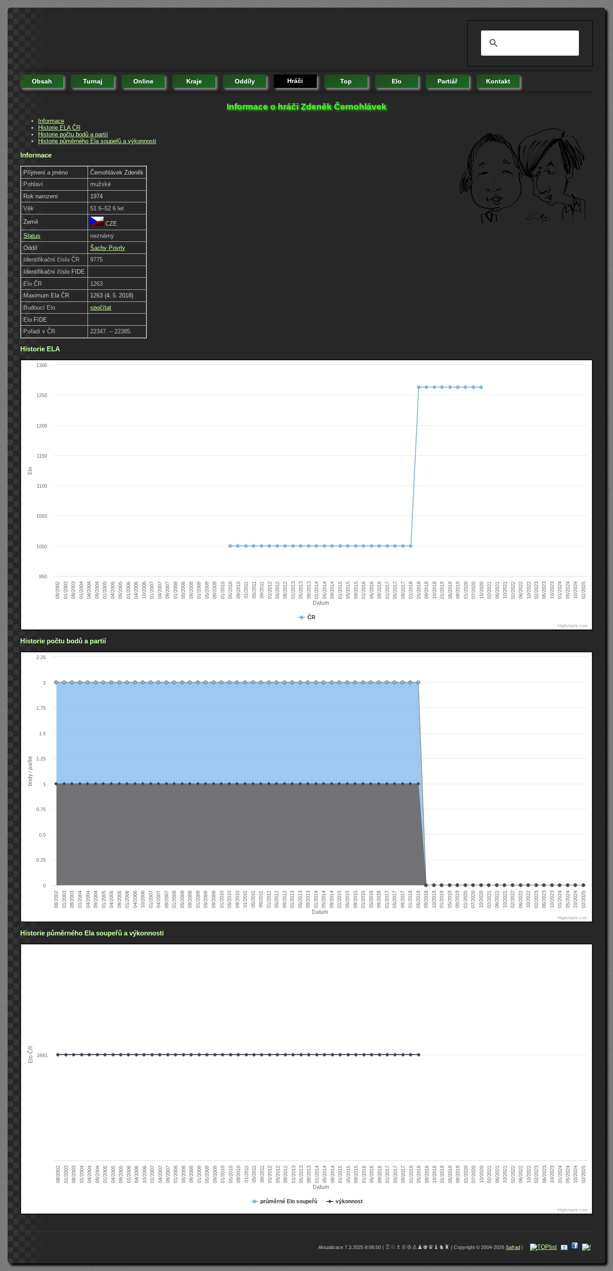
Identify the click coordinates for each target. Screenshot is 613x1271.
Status (31, 235)
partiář (447, 81)
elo (397, 81)
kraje (194, 81)
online (143, 81)
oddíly (245, 81)
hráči (295, 80)
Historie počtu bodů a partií (73, 134)
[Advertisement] (183, 40)
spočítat (100, 307)
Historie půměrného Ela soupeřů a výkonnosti (97, 141)
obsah (42, 81)
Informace (51, 121)
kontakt (498, 81)
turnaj (92, 81)
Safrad (513, 1247)
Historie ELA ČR (59, 127)
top (346, 81)
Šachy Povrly (107, 248)
